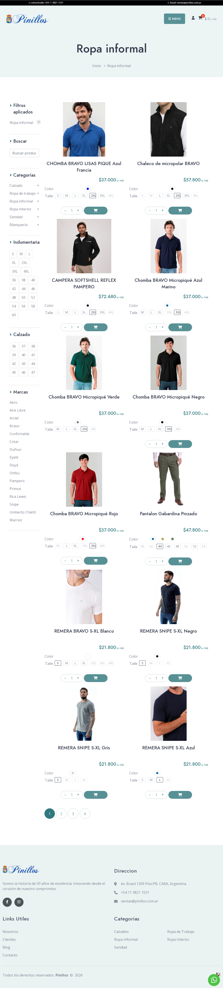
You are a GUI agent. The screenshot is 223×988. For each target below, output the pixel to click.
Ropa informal (21, 201)
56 (23, 306)
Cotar (14, 441)
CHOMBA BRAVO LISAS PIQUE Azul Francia (84, 166)
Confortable (19, 433)
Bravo (14, 426)
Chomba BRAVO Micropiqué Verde (84, 397)
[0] (200, 19)
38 (23, 280)
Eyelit (14, 457)
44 (23, 288)
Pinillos (62, 975)
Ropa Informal (126, 939)
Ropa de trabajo (23, 193)
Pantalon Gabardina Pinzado (168, 513)
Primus (15, 488)
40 (33, 280)
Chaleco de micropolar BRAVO (168, 163)
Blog (6, 947)
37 (23, 346)
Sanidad (16, 216)
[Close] (39, 122)
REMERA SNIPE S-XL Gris (84, 748)
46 (33, 288)
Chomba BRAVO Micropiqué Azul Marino (168, 283)
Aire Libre (17, 410)
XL (14, 262)
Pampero (17, 480)
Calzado (16, 185)
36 (14, 280)
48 (14, 297)
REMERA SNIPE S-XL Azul (168, 748)
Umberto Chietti (23, 512)
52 (33, 297)
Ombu (15, 473)
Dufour (16, 449)
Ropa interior (20, 209)
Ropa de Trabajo (180, 931)
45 (14, 372)
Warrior (16, 520)
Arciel (14, 418)
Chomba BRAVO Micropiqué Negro (168, 397)
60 (14, 314)
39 (14, 355)
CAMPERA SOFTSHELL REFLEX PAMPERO (84, 283)
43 (23, 363)
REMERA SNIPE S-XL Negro (168, 631)
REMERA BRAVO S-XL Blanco (84, 631)
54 (14, 306)
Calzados (121, 931)
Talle (49, 196)
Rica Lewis (18, 496)
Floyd (14, 465)
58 (33, 306)
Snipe (14, 504)
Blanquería (18, 224)
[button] (87, 189)
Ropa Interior (178, 939)
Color (49, 188)
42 (14, 288)
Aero (13, 402)
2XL (24, 262)
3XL (15, 271)
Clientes (9, 939)
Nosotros (10, 931)
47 (33, 372)
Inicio (96, 65)
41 (33, 355)
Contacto (10, 955)
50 (23, 297)
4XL (26, 271)
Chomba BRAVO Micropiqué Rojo (84, 513)
